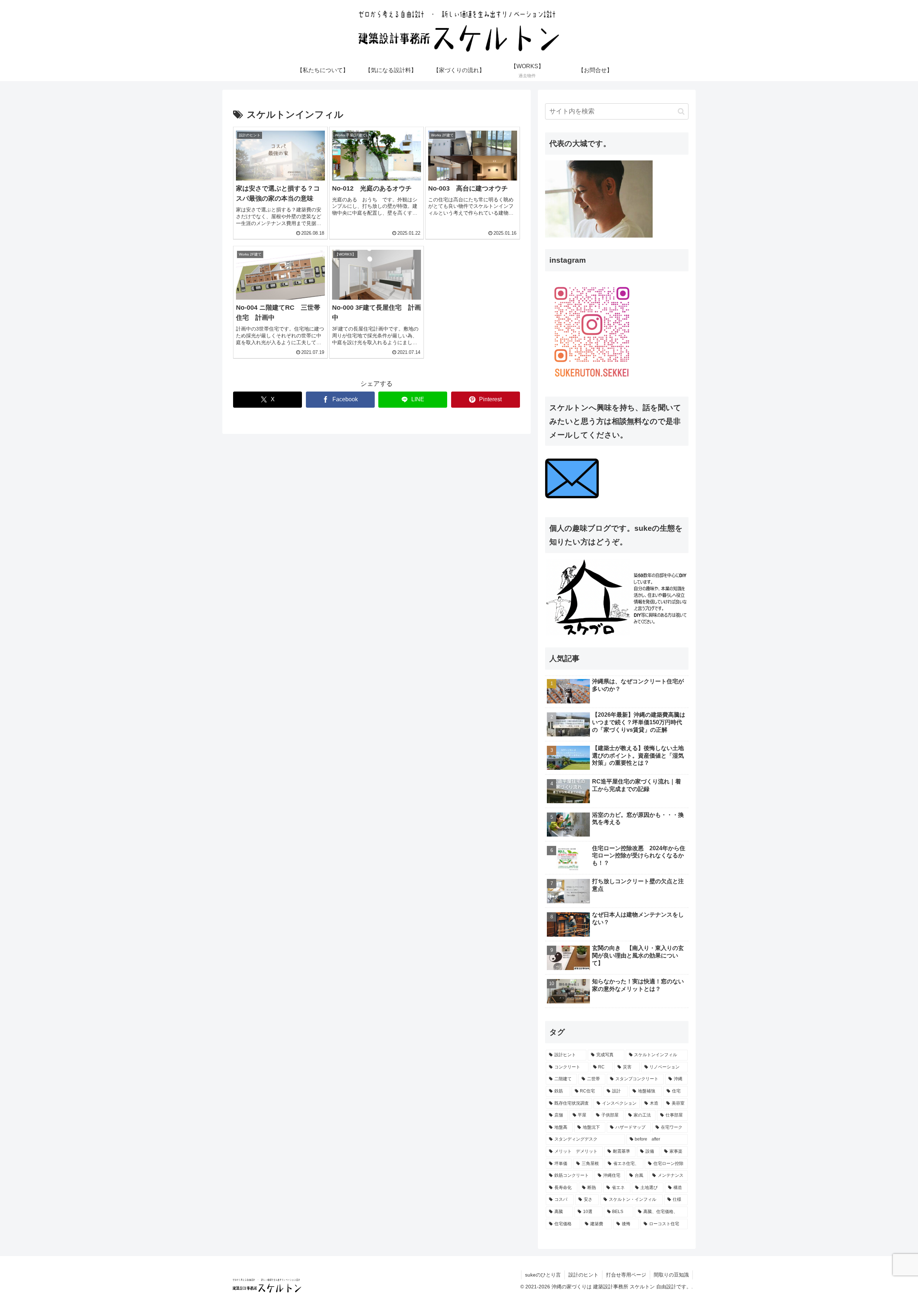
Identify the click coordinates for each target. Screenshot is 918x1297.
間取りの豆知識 (671, 1275)
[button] (681, 111)
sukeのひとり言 (543, 1275)
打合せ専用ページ (626, 1275)
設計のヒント (583, 1275)
